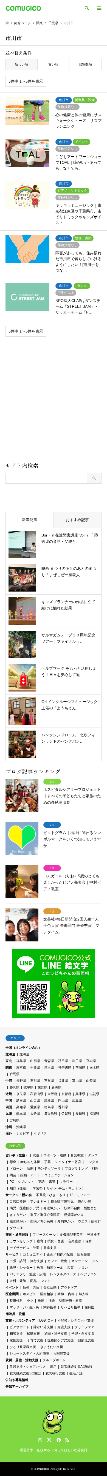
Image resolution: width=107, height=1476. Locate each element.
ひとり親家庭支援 (23, 1347)
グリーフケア (84, 1327)
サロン (83, 1268)
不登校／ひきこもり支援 (76, 1320)
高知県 (21, 1107)
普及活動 (50, 1287)
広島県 (77, 1100)
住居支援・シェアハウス (28, 1367)
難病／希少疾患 (41, 1221)
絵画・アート (30, 1175)
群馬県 (14, 1074)
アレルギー (38, 1201)
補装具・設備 (15, 1314)
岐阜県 (28, 1087)
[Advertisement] (53, 401)
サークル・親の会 (18, 1195)
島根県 (21, 1100)
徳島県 (49, 1107)
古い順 (53, 64)
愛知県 (42, 1087)
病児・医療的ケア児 (24, 1208)
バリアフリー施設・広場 (28, 1274)
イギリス (40, 1133)
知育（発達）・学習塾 (26, 1188)
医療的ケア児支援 (60, 1340)
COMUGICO (41, 1468)
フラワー (66, 1182)
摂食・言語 (55, 1241)
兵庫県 (80, 1094)
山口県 (35, 1100)
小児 (30, 1301)
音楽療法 (74, 1241)
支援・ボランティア (20, 1320)
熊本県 (21, 1114)
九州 (8, 1114)
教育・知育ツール (50, 1268)
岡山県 (63, 1100)
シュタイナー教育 (68, 1162)
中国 (8, 1100)
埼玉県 (49, 1067)
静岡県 (14, 1087)
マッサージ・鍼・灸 (24, 1307)
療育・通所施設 (17, 1235)
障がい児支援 (43, 1327)
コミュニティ (33, 1254)
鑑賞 (70, 1268)
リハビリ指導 (70, 1307)
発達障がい (51, 1208)
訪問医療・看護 (70, 1301)
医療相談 (46, 1294)
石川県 (35, 1081)
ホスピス (29, 1294)
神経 (51, 1301)
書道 (52, 1182)
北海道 (10, 1054)
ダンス (93, 1155)
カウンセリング (21, 1241)
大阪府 (52, 1094)
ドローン (16, 1168)
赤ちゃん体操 (30, 1162)
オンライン (79, 1261)
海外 (8, 1133)
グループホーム (54, 1360)
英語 (41, 1182)
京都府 (66, 1094)
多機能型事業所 (71, 1235)
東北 (8, 1061)
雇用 (53, 1367)
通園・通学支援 (55, 1334)
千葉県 (35, 1067)
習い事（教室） (17, 1155)
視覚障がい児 (74, 1215)
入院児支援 (61, 1353)
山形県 (35, 1061)
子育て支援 (35, 1340)
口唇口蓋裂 (18, 1201)
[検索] (86, 8)
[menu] (99, 8)
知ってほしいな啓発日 (70, 1450)
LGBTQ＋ (46, 1320)
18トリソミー (80, 1195)
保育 (88, 1241)
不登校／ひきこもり (51, 1195)
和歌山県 (36, 1094)
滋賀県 (94, 1094)
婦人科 (84, 1294)
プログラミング (76, 1168)
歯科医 (89, 1307)
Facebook (58, 1440)
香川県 (63, 1107)
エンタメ (91, 1162)
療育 (40, 1241)
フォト (46, 1281)
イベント (12, 1287)
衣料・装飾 (18, 1281)
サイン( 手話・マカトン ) (65, 1188)
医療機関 (12, 1294)
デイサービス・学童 (24, 1248)
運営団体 (26, 1450)
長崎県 (80, 1114)
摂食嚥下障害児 (62, 1201)
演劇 (30, 1168)
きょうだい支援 (51, 1347)
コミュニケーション (59, 1175)
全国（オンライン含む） (23, 1048)
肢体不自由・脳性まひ (80, 1208)
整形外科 (16, 1301)
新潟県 (56, 1087)
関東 (8, 1067)
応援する (43, 1450)
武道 (36, 1155)
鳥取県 (49, 1100)
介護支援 (64, 1327)
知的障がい (65, 1221)
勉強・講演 (31, 1287)
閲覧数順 (85, 64)
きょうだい (18, 1215)
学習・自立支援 (82, 1334)
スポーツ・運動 (54, 1155)
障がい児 (84, 1201)
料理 (95, 1168)
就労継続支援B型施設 (25, 1373)
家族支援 (16, 1340)
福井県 (63, 1081)
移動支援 (33, 1334)
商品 (33, 1281)
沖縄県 (21, 1127)
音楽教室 (77, 1155)
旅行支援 (36, 1261)
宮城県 (91, 1061)
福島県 (21, 1061)
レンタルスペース (63, 1274)
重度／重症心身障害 (45, 1215)
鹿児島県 (50, 1114)
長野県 (21, 1081)
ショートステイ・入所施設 (29, 1353)
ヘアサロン (88, 1274)
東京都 (21, 1067)
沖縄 (8, 1127)
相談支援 (16, 1334)
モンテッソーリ (49, 1168)
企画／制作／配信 (60, 1254)
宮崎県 (14, 1120)
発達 (41, 1301)
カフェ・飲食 (57, 1261)
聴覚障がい (18, 1221)
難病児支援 (86, 1340)
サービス (12, 1254)
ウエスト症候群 (89, 1221)
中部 (8, 1081)
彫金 (13, 1162)
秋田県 (63, 1061)
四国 (8, 1107)
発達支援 (50, 1248)
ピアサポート (19, 1327)
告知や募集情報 (17, 1380)
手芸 (47, 1162)
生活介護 (76, 1373)
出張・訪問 (18, 1261)
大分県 (35, 1114)
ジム (95, 1261)
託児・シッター (21, 1268)
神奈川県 (64, 1067)
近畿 (8, 1094)
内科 (71, 1294)
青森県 (49, 1061)
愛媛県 (35, 1107)
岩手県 (77, 1061)
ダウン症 (16, 1228)
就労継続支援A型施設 (76, 1367)
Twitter (49, 1440)
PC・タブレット (22, 1182)
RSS (67, 1440)
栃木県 (94, 1067)
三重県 (49, 1081)
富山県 (77, 1081)
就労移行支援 (55, 1373)
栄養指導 (50, 1307)
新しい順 (21, 64)
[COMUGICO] (23, 8)
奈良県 (21, 1094)
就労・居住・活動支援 (21, 1360)
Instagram (40, 1440)
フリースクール (44, 1235)
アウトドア (69, 1287)
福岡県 (94, 1114)
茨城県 (80, 1067)
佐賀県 (66, 1114)
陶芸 (13, 1175)
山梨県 (91, 1081)
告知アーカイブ (17, 1386)
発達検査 (93, 1235)
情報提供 (83, 1254)
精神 (60, 1294)
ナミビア (22, 1133)
